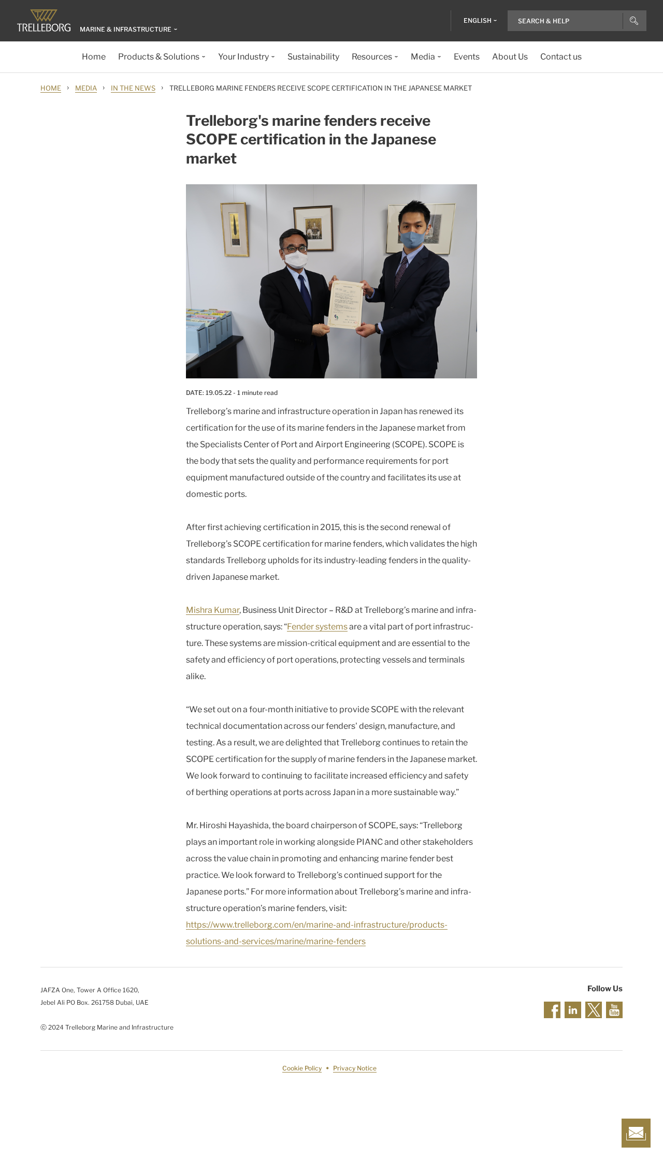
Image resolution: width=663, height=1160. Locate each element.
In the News (133, 88)
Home (50, 88)
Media (86, 88)
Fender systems (317, 627)
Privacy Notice (355, 1068)
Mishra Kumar (212, 610)
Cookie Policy (302, 1068)
